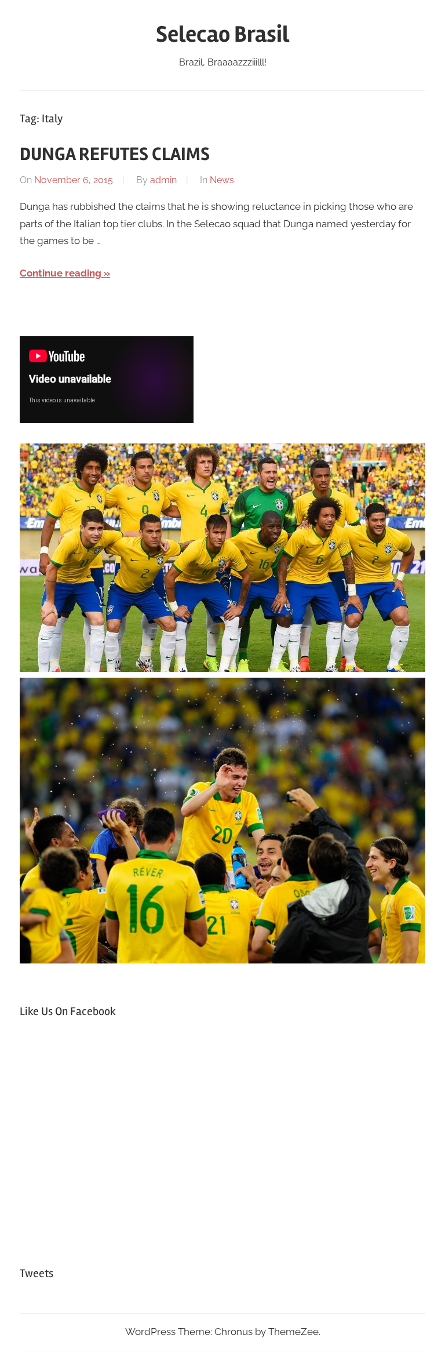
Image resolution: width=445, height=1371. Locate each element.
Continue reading (60, 273)
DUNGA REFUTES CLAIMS (115, 154)
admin (163, 180)
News (222, 180)
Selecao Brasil (222, 34)
